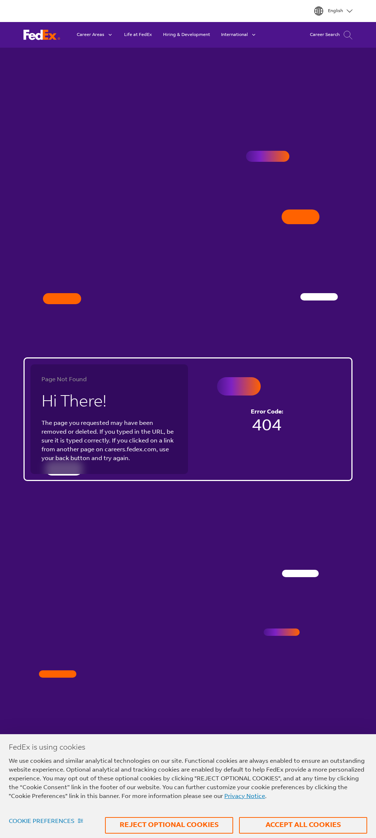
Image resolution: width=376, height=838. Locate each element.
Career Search (325, 35)
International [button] (234, 35)
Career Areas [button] (90, 35)
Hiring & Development (186, 35)
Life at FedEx (138, 35)
